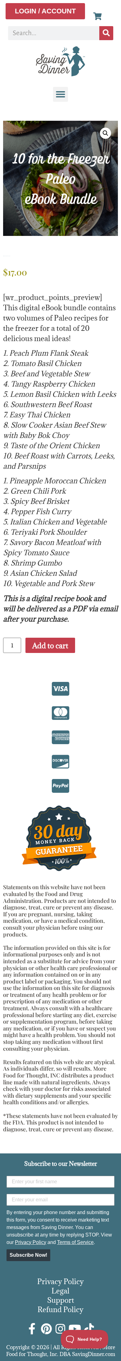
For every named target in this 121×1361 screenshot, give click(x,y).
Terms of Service (75, 1242)
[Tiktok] (89, 1329)
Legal (60, 1290)
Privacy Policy (30, 1242)
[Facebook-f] (32, 1329)
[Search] (106, 33)
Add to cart (50, 645)
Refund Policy (60, 1309)
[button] (60, 94)
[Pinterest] (46, 1329)
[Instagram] (60, 1329)
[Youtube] (74, 1329)
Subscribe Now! (28, 1255)
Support (60, 1300)
